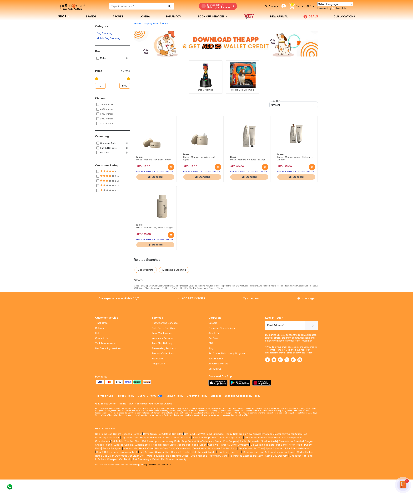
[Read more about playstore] (240, 383)
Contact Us (101, 338)
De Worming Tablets (262, 444)
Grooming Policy (197, 395)
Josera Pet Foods (187, 444)
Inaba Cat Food (285, 452)
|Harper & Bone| (228, 444)
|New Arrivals (253, 433)
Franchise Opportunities (221, 328)
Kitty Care (157, 358)
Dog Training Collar (176, 455)
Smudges (218, 433)
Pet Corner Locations (178, 437)
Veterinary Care (218, 455)
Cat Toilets (117, 441)
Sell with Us (214, 368)
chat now (253, 298)
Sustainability (215, 358)
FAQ (210, 343)
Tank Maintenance (105, 343)
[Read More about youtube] (274, 359)
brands (91, 16)
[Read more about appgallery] (262, 383)
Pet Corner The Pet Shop (222, 448)
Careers (212, 322)
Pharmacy (173, 16)
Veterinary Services (162, 338)
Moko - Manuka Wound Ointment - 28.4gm (295, 158)
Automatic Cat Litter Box (129, 455)
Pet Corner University (173, 459)
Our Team (213, 338)
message (308, 298)
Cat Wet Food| (204, 433)
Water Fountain (155, 455)
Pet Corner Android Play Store (262, 437)
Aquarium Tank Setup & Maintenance (143, 437)
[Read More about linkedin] (293, 359)
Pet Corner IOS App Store (227, 437)
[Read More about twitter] (286, 359)
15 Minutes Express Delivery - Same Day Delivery (258, 455)
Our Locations (344, 16)
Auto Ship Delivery (162, 343)
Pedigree (116, 448)
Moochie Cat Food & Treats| (259, 452)
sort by (276, 101)
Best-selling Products (164, 348)
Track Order (101, 322)
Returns (99, 328)
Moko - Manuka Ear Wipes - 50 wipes (199, 158)
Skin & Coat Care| (165, 448)
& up (116, 171)
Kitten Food (295, 444)
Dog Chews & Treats (177, 452)
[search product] (169, 6)
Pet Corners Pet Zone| (252, 448)
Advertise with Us (218, 363)
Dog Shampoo (199, 455)
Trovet (118, 16)
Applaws (213, 444)
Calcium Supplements (137, 444)
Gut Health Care (143, 448)
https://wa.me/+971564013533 (157, 465)
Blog (210, 348)
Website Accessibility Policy (242, 395)
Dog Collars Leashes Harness (125, 433)
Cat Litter (177, 433)
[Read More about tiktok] (299, 359)
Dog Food (101, 433)
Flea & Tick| (232, 433)
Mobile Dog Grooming (108, 38)
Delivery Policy (147, 395)
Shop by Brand (151, 23)
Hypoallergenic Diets (163, 444)
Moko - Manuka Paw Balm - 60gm (153, 159)
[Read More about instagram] (280, 359)
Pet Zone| (282, 444)
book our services (211, 16)
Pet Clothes (164, 433)
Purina (106, 448)
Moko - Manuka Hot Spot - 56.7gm (248, 159)
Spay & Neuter (274, 448)
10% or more (106, 123)
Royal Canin (150, 433)
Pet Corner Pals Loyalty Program (226, 353)
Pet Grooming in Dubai (146, 459)
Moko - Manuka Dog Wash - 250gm (154, 227)
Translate (341, 8)
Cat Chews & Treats (204, 452)
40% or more (106, 109)
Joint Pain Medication (296, 448)
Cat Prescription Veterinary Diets (161, 441)
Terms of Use (283, 349)
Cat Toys (236, 452)
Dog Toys (222, 452)
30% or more (106, 113)
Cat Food (189, 433)
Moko (165, 23)
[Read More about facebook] (267, 359)
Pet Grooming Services (108, 348)
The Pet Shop (132, 441)
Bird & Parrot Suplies (152, 452)
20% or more (106, 118)
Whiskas (128, 448)
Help (97, 333)
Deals (242, 433)
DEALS (313, 16)
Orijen (203, 444)
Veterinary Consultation (288, 433)
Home (137, 23)
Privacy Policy (304, 352)
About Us (213, 333)
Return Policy (174, 395)
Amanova (243, 444)
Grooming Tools (129, 452)
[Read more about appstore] (218, 383)
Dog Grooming (104, 33)
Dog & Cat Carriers (107, 452)
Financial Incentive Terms (278, 352)
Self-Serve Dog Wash (164, 328)
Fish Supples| (231, 441)
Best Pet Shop (202, 437)
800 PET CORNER (193, 298)
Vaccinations (183, 448)
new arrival (279, 16)
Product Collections (163, 353)
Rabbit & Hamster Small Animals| (259, 441)
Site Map (216, 395)
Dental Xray (199, 448)
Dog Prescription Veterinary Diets (202, 441)
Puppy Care (158, 363)
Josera (145, 16)
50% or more (106, 104)
